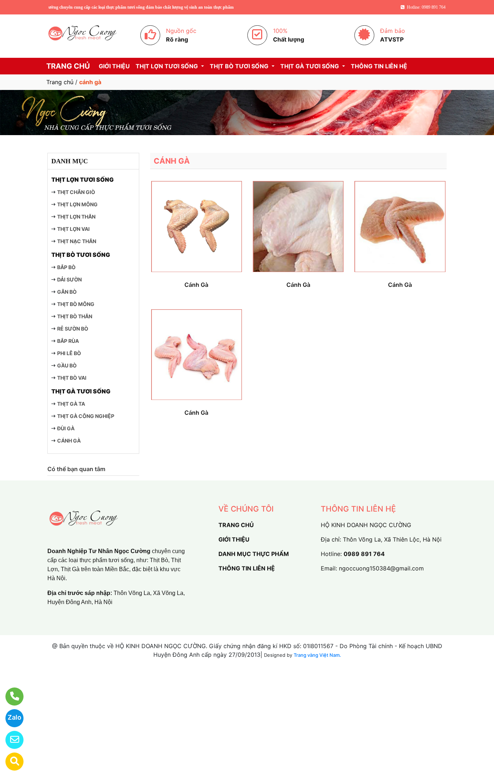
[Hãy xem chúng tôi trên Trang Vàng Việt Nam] (10, 761)
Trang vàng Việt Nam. (317, 655)
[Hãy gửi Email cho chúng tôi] (10, 739)
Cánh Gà (196, 284)
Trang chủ (59, 82)
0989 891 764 (364, 553)
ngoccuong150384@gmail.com (381, 568)
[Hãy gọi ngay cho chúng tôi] (10, 696)
